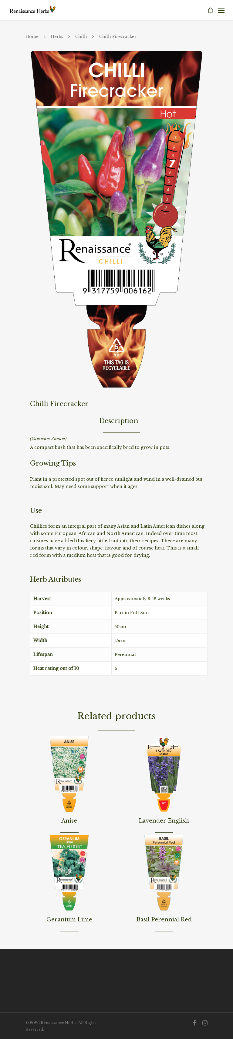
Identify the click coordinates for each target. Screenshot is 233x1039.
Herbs (57, 36)
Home (32, 36)
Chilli (81, 36)
